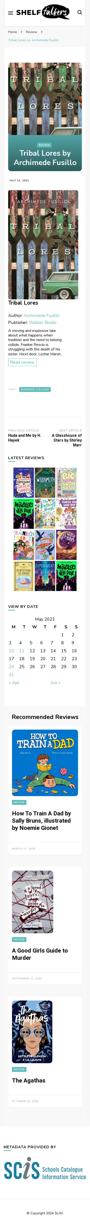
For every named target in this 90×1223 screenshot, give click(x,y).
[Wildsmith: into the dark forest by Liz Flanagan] (45, 497)
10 (11, 651)
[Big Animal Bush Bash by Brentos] (66, 497)
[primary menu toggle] (10, 13)
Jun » (55, 682)
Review (44, 145)
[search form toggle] (80, 13)
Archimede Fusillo (42, 315)
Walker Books (42, 322)
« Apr (14, 682)
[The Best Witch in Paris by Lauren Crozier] (66, 560)
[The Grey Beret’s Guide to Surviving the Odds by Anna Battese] (23, 591)
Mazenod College (35, 389)
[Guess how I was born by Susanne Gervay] (66, 528)
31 (11, 675)
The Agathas (28, 1080)
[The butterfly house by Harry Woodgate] (45, 528)
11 (21, 651)
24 (11, 667)
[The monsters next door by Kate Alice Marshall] (23, 528)
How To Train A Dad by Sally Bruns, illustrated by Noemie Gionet (41, 820)
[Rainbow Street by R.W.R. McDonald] (23, 560)
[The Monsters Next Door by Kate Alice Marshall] (66, 591)
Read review (22, 362)
